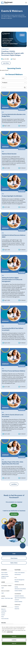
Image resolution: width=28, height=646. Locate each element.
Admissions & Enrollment (20, 588)
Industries (17, 608)
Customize (14, 640)
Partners (3, 612)
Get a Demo (14, 514)
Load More (14, 484)
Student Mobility (18, 590)
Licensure (17, 599)
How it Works (4, 572)
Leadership (3, 611)
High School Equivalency (20, 597)
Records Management (19, 579)
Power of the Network (19, 572)
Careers (3, 614)
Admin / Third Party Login (7, 598)
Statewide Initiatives (19, 595)
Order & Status (4, 574)
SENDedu (17, 581)
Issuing (16, 586)
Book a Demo (14, 563)
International (18, 574)
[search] (14, 87)
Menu (26, 2)
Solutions (17, 606)
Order (14, 505)
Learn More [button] (6, 63)
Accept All (14, 636)
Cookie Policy (10, 631)
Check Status (14, 558)
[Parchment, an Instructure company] (6, 2)
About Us (3, 609)
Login (2, 587)
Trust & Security (4, 618)
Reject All (14, 643)
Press (2, 616)
